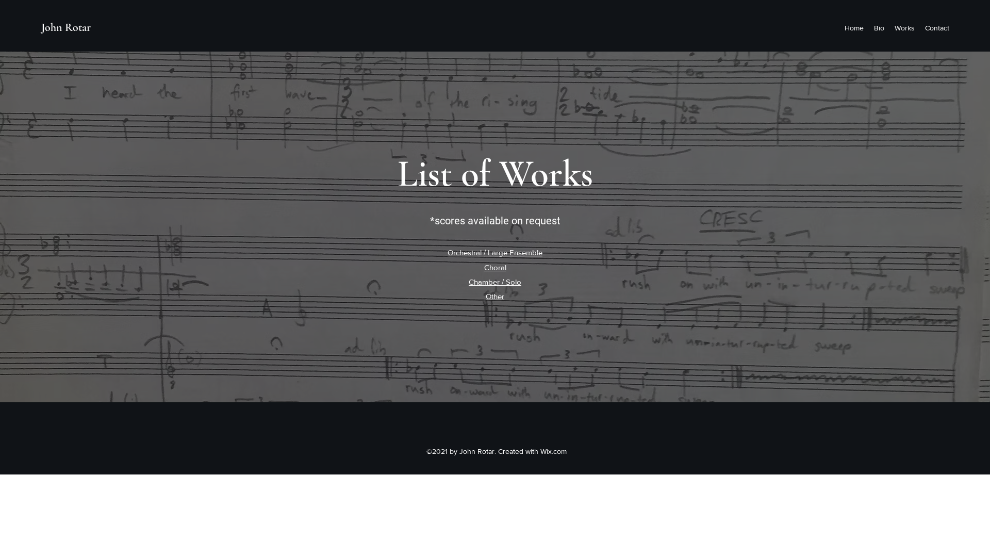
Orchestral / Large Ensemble (495, 252)
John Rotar (66, 27)
